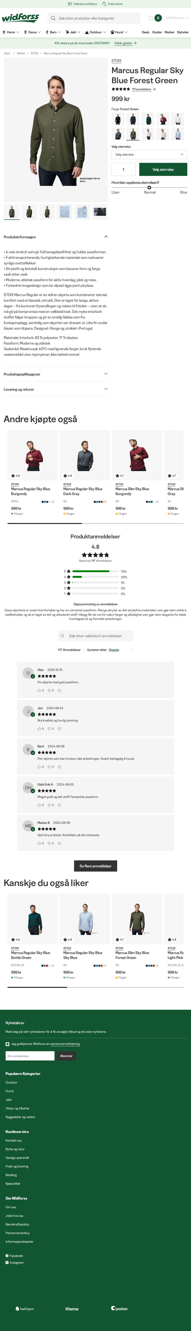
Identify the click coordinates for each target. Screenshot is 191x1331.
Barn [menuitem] (53, 32)
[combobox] (149, 154)
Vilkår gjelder (123, 43)
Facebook (16, 1256)
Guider (157, 32)
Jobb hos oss (14, 1216)
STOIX (34, 53)
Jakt (9, 1100)
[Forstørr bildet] (56, 130)
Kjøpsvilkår (13, 1183)
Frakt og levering (17, 1166)
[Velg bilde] (12, 212)
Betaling (11, 1175)
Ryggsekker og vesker (20, 1117)
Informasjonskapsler (20, 1241)
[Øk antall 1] (131, 169)
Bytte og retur (15, 1149)
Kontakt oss (14, 1140)
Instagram (17, 1262)
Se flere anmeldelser (96, 866)
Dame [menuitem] (32, 32)
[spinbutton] (123, 169)
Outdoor (11, 1082)
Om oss (11, 1207)
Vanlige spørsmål (17, 1158)
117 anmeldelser (141, 89)
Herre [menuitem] (11, 32)
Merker (169, 32)
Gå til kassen (175, 18)
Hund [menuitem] (119, 32)
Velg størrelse (163, 169)
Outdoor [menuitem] (96, 32)
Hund (10, 1091)
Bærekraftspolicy (17, 1224)
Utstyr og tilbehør (18, 1108)
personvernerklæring (65, 1044)
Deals (146, 32)
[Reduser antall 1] (115, 169)
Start (7, 53)
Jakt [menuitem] (73, 32)
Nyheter (183, 32)
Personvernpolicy (18, 1233)
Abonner (66, 1056)
